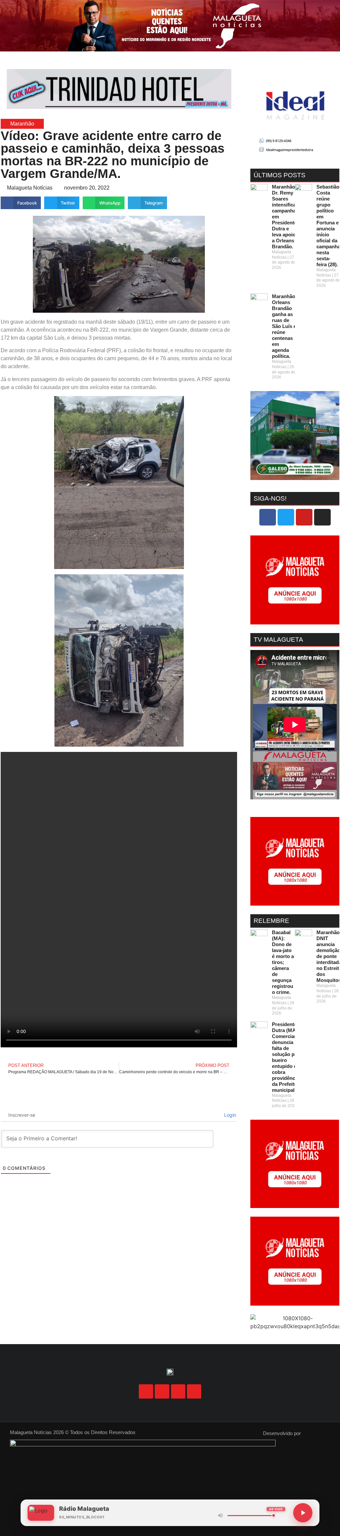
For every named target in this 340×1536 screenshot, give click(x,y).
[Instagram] (322, 517)
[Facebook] (267, 517)
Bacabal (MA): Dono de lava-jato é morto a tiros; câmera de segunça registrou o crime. (283, 962)
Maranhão (22, 123)
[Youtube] (304, 517)
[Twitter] (286, 517)
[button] (170, 56)
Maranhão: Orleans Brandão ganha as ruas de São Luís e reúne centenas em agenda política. (284, 326)
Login (229, 1115)
